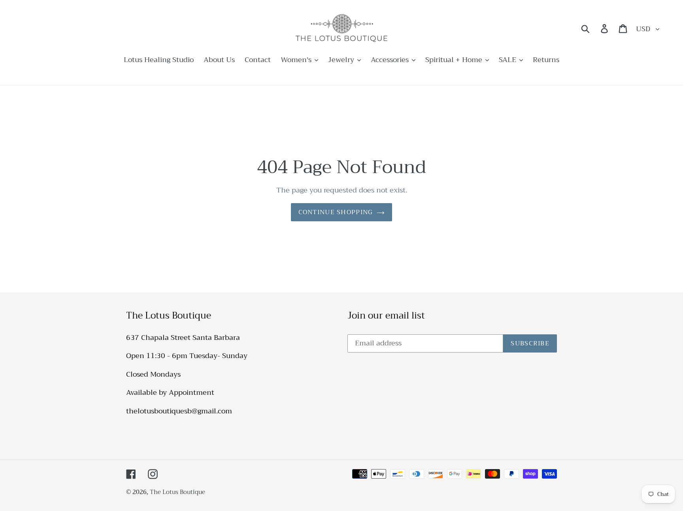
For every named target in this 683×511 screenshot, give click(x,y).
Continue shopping (335, 212)
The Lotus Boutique (177, 492)
